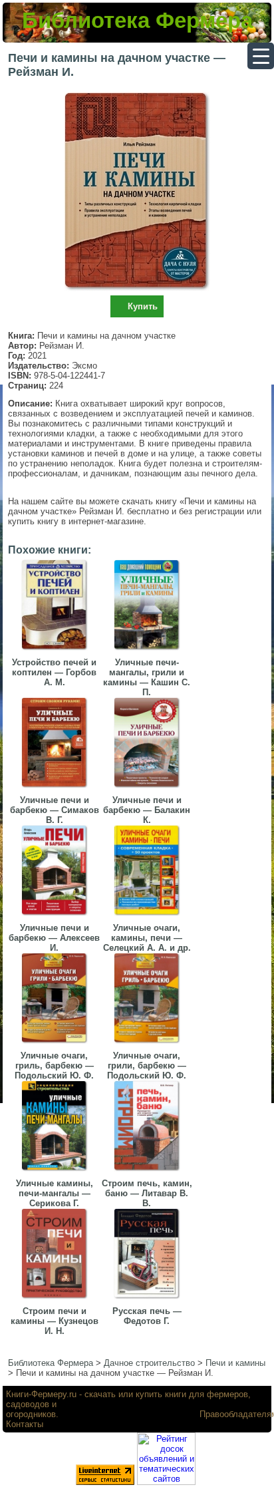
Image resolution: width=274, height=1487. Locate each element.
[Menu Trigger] (260, 56)
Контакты (24, 1424)
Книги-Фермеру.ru (41, 1394)
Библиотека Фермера (137, 20)
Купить (143, 306)
